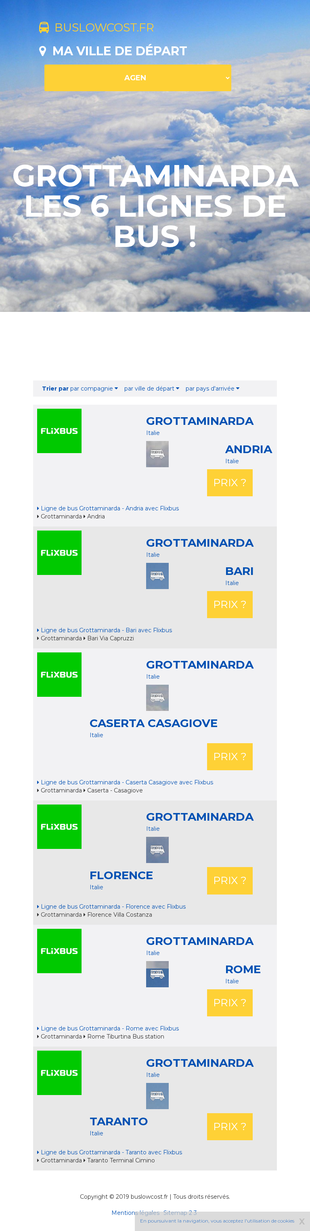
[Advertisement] (155, 346)
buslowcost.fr (101, 27)
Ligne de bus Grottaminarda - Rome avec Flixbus (109, 1028)
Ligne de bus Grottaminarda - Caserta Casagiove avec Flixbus (126, 782)
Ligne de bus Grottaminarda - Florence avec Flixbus (112, 906)
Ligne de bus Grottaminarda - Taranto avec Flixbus (110, 1152)
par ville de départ (150, 388)
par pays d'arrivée (211, 388)
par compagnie (78, 388)
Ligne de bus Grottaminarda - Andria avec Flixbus (109, 508)
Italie (153, 433)
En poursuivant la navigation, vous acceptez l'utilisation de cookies (217, 1221)
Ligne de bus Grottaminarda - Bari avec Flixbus (105, 630)
